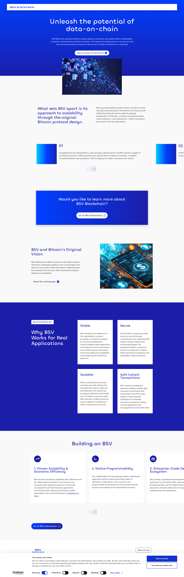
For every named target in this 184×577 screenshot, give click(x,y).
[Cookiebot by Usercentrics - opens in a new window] (18, 572)
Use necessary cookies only (162, 565)
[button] (88, 169)
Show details (115, 573)
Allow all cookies (162, 558)
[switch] (65, 572)
